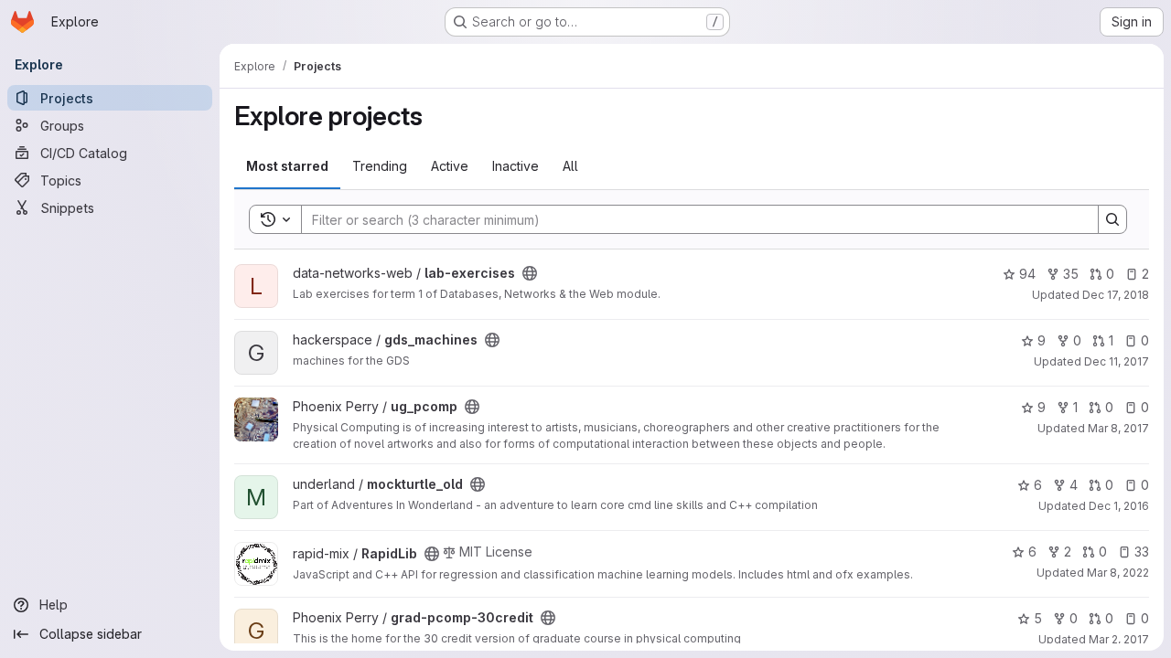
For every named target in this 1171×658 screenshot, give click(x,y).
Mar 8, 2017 (1118, 428)
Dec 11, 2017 (1116, 361)
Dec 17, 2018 (1115, 295)
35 (1071, 273)
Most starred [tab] (287, 166)
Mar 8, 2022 (1118, 572)
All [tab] (570, 166)
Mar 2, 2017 (1119, 639)
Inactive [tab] (515, 166)
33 (1141, 551)
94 (1027, 273)
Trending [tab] (379, 166)
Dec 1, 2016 (1119, 506)
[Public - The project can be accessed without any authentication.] (529, 273)
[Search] (1112, 219)
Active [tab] (449, 166)
